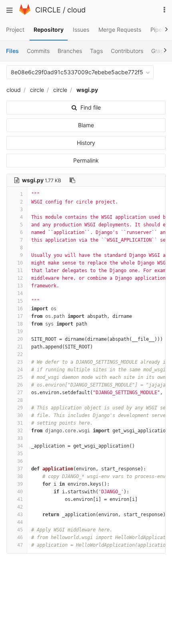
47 (20, 545)
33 (20, 438)
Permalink (86, 160)
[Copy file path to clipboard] (72, 180)
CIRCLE (48, 10)
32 (20, 431)
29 (20, 408)
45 (20, 530)
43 (20, 514)
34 (20, 446)
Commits (38, 50)
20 (20, 339)
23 (20, 362)
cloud (76, 10)
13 (20, 286)
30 (20, 415)
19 (20, 331)
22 (20, 354)
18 (20, 324)
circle (37, 89)
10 (20, 263)
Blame (86, 125)
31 (20, 423)
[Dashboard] (24, 12)
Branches (70, 50)
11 (20, 270)
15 (20, 301)
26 (20, 385)
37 (20, 469)
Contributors (127, 50)
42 (20, 507)
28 (20, 400)
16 (20, 308)
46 (20, 537)
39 (20, 484)
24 (20, 369)
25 (20, 377)
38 (20, 476)
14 (20, 293)
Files (12, 50)
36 (20, 461)
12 (20, 278)
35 (20, 453)
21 (20, 347)
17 (20, 316)
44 (20, 522)
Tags (96, 50)
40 (20, 492)
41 (20, 499)
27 (20, 392)
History (86, 142)
